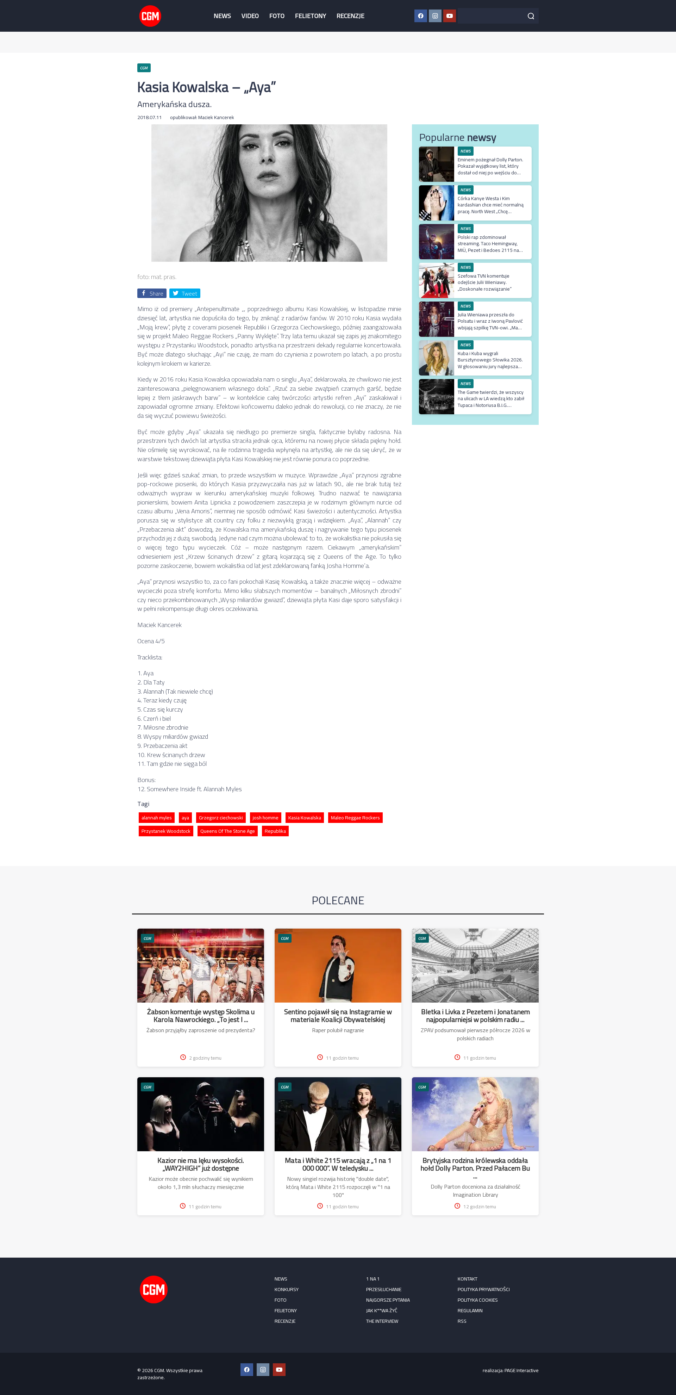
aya (185, 817)
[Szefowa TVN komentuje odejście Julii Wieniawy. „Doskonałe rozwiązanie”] (436, 266)
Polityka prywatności (484, 1289)
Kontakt (467, 1278)
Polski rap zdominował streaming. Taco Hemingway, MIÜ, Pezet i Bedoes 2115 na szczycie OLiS (488, 246)
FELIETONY (310, 15)
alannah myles (157, 817)
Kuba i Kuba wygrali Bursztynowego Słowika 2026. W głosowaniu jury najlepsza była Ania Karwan (490, 363)
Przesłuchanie (383, 1289)
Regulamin (470, 1310)
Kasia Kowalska (304, 817)
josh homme (265, 817)
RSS (462, 1321)
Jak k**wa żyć (382, 1310)
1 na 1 (373, 1278)
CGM (147, 938)
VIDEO (250, 15)
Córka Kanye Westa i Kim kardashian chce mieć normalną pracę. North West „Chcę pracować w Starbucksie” (491, 208)
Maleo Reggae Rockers (355, 817)
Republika (275, 831)
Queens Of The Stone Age (227, 831)
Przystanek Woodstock (166, 831)
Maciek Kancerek (216, 117)
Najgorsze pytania (388, 1299)
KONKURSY (287, 1289)
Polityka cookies (478, 1299)
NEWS (222, 15)
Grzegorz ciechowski (221, 817)
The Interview (382, 1321)
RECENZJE (350, 15)
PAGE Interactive (522, 1370)
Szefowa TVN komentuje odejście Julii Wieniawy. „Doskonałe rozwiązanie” (485, 282)
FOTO (276, 15)
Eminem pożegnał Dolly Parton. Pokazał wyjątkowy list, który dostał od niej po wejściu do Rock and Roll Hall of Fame (490, 169)
